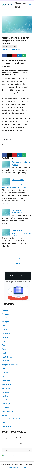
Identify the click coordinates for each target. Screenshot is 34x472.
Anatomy (5, 310)
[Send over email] (24, 55)
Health (3, 49)
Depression (6, 333)
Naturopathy (6, 392)
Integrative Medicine (10, 365)
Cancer (4, 326)
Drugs (4, 341)
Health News (7, 357)
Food (4, 349)
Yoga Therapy (7, 426)
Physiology (6, 404)
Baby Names (6, 318)
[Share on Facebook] (4, 55)
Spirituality (6, 415)
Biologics (5, 322)
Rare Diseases (7, 412)
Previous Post (17, 259)
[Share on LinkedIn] (19, 55)
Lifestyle (5, 372)
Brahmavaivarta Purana (12, 418)
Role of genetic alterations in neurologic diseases (21, 233)
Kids (3, 369)
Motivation (6, 388)
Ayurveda (5, 314)
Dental (4, 330)
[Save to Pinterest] (14, 55)
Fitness (4, 345)
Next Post (17, 263)
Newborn (5, 396)
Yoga (4, 422)
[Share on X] (9, 55)
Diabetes (5, 337)
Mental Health (7, 384)
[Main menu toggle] (30, 5)
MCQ (4, 376)
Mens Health (7, 380)
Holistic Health (7, 361)
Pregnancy (6, 408)
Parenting (5, 400)
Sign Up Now (18, 297)
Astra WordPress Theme (17, 468)
